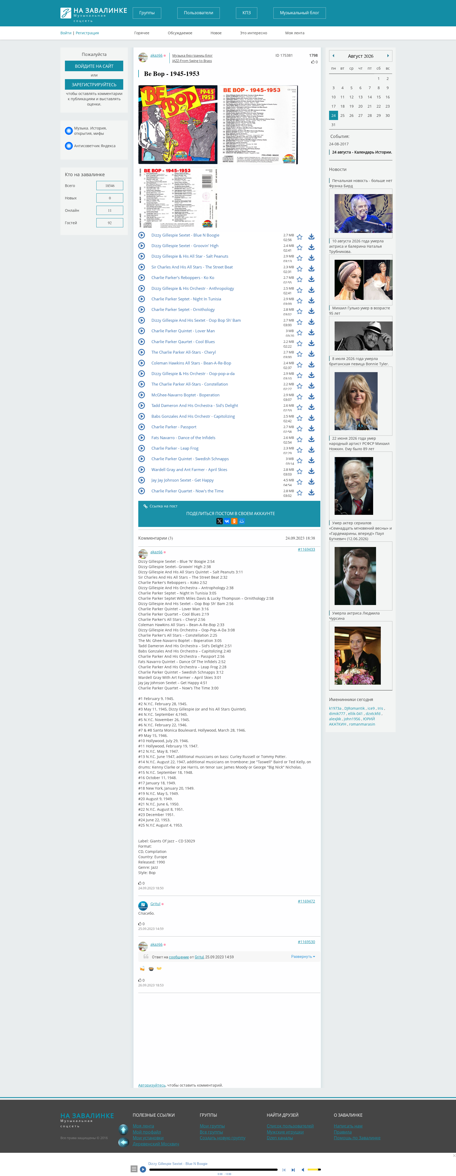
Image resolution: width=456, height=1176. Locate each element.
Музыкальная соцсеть (100, 13)
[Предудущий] (388, 55)
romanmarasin (362, 724)
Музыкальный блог (299, 13)
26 (351, 115)
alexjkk (335, 718)
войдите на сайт (94, 66)
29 (379, 115)
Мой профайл (147, 1132)
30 (388, 115)
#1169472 (306, 901)
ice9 (371, 708)
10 (333, 96)
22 (379, 106)
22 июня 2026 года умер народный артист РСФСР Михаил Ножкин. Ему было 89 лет (359, 443)
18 (342, 106)
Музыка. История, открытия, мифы (90, 131)
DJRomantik (354, 708)
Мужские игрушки (285, 1132)
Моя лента (295, 31)
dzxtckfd (373, 713)
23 (388, 106)
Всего (70, 185)
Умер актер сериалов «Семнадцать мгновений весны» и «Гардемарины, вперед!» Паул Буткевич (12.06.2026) (360, 530)
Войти (66, 32)
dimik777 (337, 713)
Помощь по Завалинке (357, 1138)
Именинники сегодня (351, 699)
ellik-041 (355, 713)
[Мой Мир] (242, 521)
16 (388, 96)
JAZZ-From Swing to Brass (192, 60)
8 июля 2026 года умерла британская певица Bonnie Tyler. (359, 361)
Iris (380, 708)
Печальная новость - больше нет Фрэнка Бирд (360, 183)
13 (360, 96)
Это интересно (253, 31)
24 (333, 115)
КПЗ (247, 13)
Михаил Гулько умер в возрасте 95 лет (359, 310)
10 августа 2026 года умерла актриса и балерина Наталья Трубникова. (356, 246)
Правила (343, 1132)
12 (351, 96)
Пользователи (198, 13)
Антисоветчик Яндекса (95, 145)
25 (342, 115)
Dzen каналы (280, 1138)
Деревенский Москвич (156, 1144)
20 (360, 106)
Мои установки (148, 1138)
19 (351, 106)
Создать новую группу (222, 1138)
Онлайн (72, 210)
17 (333, 106)
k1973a (335, 708)
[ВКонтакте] (227, 521)
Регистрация (87, 32)
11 (110, 210)
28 (370, 115)
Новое (216, 31)
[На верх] (123, 1129)
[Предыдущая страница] (123, 1142)
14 (370, 96)
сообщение (179, 957)
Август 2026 (360, 56)
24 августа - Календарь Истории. (362, 152)
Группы (147, 13)
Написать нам (348, 1126)
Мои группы (212, 1126)
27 (360, 115)
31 (333, 124)
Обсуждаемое (180, 31)
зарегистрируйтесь (94, 84)
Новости (337, 169)
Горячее (141, 31)
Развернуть (302, 956)
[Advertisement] (296, 1035)
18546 (110, 185)
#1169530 (306, 941)
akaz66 (156, 55)
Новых (71, 197)
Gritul (155, 903)
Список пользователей (290, 1126)
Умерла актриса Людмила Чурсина (354, 616)
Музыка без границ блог (192, 55)
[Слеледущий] (333, 55)
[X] (219, 521)
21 (370, 106)
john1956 (352, 718)
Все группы (211, 1132)
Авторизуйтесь (151, 1085)
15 (379, 96)
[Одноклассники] (234, 521)
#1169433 (306, 549)
